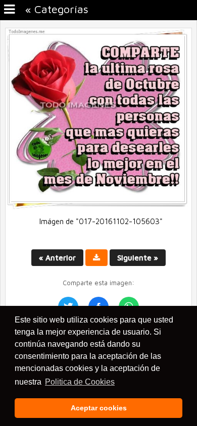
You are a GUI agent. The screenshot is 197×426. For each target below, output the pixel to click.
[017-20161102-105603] (98, 206)
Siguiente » (137, 257)
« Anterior (57, 257)
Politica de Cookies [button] (80, 382)
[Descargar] (96, 257)
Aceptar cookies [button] (99, 408)
